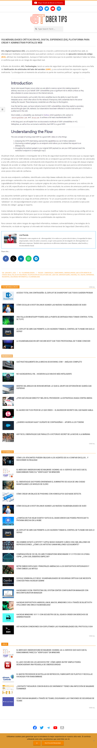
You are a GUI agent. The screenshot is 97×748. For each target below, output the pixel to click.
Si (37, 743)
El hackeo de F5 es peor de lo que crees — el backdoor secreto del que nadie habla (54, 410)
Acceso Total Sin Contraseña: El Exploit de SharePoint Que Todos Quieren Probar (54, 293)
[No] (94, 740)
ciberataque (48, 273)
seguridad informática (19, 277)
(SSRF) (48, 69)
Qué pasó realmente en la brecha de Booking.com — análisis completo (49, 362)
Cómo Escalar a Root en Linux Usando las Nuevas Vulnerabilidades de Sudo (51, 305)
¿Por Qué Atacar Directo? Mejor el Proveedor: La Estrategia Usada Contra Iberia (54, 398)
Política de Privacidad (53, 743)
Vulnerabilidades (28, 273)
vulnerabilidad (34, 277)
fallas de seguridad (19, 275)
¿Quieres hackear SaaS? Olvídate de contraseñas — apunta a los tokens (50, 422)
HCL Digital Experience (86, 275)
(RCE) (3, 57)
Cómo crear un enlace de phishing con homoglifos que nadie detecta (48, 494)
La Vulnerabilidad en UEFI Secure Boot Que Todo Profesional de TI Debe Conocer (53, 341)
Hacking (74, 275)
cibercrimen (58, 273)
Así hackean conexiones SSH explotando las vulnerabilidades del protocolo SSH (54, 627)
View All (92, 287)
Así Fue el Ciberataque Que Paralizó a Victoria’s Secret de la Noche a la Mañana (53, 434)
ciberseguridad (69, 273)
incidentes (6, 277)
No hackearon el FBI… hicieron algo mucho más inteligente (44, 374)
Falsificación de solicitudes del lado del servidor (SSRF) (49, 275)
